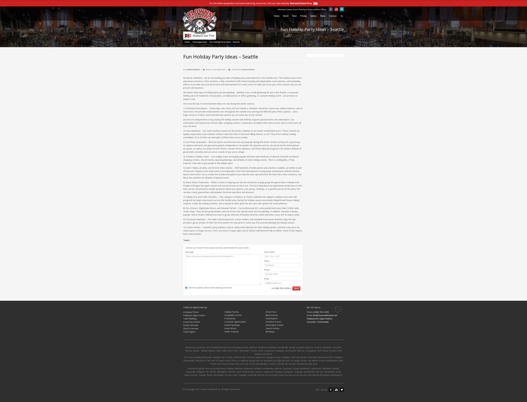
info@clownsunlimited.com (325, 315)
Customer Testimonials (318, 321)
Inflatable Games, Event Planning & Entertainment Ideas (302, 9)
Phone (267, 270)
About (286, 16)
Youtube (336, 9)
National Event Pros (301, 3)
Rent (294, 16)
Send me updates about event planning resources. (210, 287)
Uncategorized (200, 42)
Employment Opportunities (319, 318)
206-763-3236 (282, 288)
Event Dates (269, 252)
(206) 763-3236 (321, 312)
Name (267, 261)
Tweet (186, 240)
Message (189, 252)
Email (266, 278)
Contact (333, 16)
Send (296, 288)
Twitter (342, 9)
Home (276, 16)
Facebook (331, 9)
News (322, 16)
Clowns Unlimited (192, 70)
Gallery (313, 16)
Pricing (303, 16)
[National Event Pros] (315, 3)
